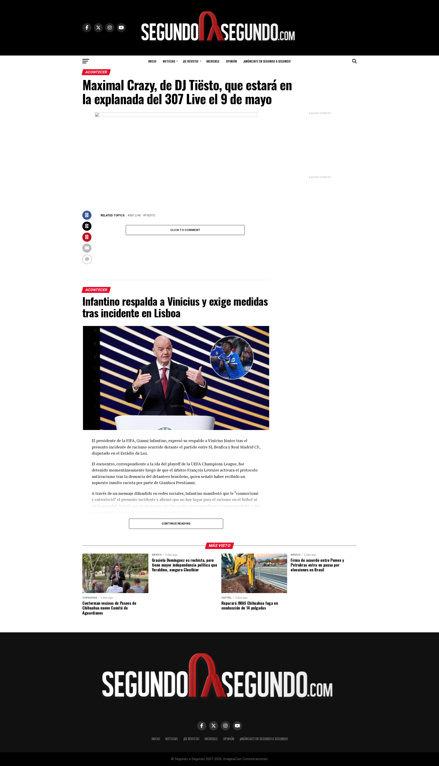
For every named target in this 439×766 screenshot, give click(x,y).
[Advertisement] (320, 143)
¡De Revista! (191, 61)
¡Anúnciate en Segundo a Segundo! (267, 61)
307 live (135, 215)
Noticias (169, 61)
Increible (213, 61)
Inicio (152, 61)
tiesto (150, 215)
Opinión (231, 61)
